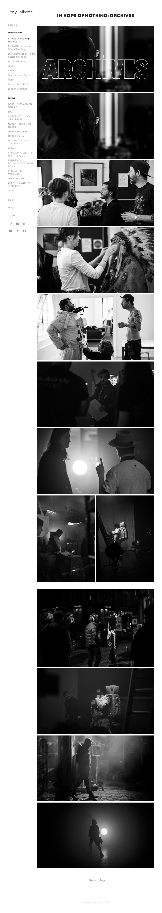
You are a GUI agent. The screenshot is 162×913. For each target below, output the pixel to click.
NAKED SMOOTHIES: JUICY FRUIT (19, 142)
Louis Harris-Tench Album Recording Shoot (21, 55)
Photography (15, 32)
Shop (10, 207)
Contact (12, 215)
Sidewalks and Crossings (21, 75)
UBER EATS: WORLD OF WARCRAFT (20, 184)
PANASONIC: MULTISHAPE (15, 172)
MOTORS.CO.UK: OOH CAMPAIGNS (19, 118)
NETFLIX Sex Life (16, 135)
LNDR (11, 111)
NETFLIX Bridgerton (18, 131)
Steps (11, 79)
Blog (10, 199)
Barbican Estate (16, 61)
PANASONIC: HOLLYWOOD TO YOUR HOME (20, 163)
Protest (12, 70)
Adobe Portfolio (101, 902)
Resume (11, 98)
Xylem (11, 190)
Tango (11, 65)
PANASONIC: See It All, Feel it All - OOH (20, 154)
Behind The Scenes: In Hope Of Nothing (19, 47)
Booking (12, 24)
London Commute (17, 88)
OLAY (11, 148)
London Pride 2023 (18, 84)
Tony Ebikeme (20, 11)
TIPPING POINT (16, 178)
